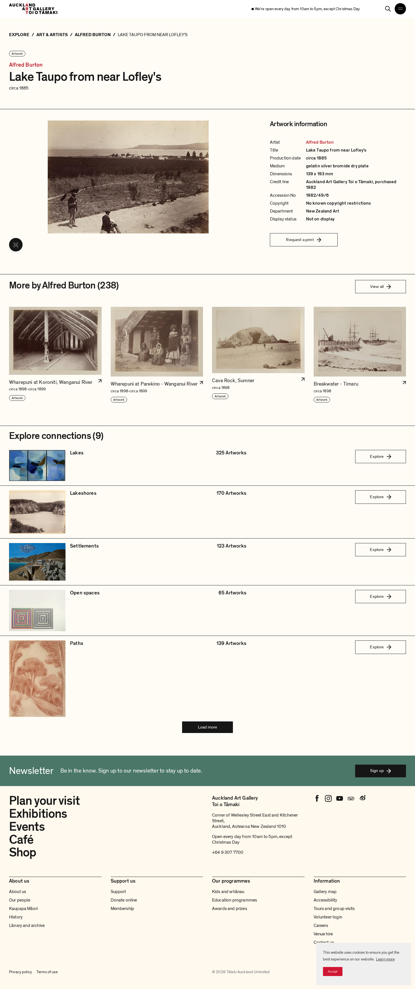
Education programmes (234, 900)
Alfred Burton (26, 65)
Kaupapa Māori (23, 908)
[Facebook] (317, 798)
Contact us (324, 942)
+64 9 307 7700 (227, 852)
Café (21, 840)
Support (118, 892)
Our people (19, 900)
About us (17, 892)
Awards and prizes (229, 908)
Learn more (385, 959)
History (16, 917)
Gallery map (325, 892)
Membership (122, 908)
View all (377, 286)
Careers (321, 925)
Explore (377, 456)
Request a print (300, 239)
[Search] (388, 8)
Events (27, 827)
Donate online (124, 900)
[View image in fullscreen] (16, 244)
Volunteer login (328, 917)
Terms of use (47, 972)
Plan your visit (44, 801)
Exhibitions (38, 814)
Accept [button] (333, 971)
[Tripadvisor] (351, 798)
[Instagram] (328, 798)
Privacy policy (20, 972)
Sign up (377, 770)
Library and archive (27, 925)
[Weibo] (362, 798)
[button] (55, 355)
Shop (22, 852)
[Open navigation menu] (400, 8)
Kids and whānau (228, 892)
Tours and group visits (334, 908)
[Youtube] (339, 798)
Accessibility (325, 900)
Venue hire (323, 934)
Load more (207, 727)
